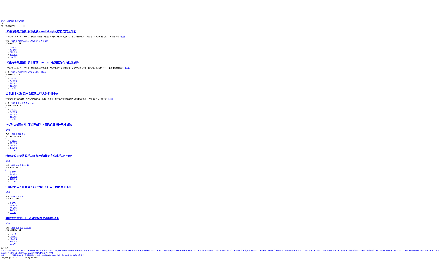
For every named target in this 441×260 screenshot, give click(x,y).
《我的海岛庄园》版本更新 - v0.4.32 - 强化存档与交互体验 (41, 31)
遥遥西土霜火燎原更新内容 (363, 250)
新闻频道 (10, 21)
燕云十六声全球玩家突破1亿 (256, 250)
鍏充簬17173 (6, 255)
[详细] (123, 37)
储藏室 (43, 72)
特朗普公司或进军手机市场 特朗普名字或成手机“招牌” (39, 155)
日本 (21, 196)
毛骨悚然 (27, 228)
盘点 (21, 228)
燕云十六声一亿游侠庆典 (117, 250)
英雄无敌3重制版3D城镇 (342, 250)
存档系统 (44, 41)
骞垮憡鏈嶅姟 (30, 255)
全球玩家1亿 (156, 250)
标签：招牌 (19, 21)
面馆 (23, 134)
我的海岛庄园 (21, 41)
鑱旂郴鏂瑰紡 (54, 255)
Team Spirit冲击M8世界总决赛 (35, 250)
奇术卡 (50, 250)
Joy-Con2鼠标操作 (31, 253)
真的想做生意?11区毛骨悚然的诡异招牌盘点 (32, 218)
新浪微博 (13, 50)
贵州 (17, 103)
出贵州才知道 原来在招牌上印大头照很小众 (32, 93)
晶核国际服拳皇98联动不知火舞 (174, 250)
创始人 (28, 103)
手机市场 (25, 165)
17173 (3, 21)
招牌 (13, 41)
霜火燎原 (65, 250)
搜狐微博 (13, 55)
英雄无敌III (428, 250)
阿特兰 (230, 250)
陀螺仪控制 (413, 250)
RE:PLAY (191, 250)
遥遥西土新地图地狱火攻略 (12, 250)
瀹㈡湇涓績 (66, 255)
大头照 (22, 103)
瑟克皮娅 (95, 250)
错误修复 (36, 41)
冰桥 (41, 253)
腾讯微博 (13, 52)
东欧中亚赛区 (238, 250)
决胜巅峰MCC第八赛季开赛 (139, 250)
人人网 (13, 57)
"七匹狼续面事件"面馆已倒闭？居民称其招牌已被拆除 (39, 124)
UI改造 (421, 250)
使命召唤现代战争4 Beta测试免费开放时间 (315, 250)
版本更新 (30, 72)
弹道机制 (103, 250)
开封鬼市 (272, 250)
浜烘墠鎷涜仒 (17, 255)
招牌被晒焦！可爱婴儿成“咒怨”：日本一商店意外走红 (39, 187)
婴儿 (17, 196)
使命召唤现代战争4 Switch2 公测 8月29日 (391, 250)
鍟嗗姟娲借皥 (42, 255)
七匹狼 (18, 134)
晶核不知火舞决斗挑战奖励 (80, 250)
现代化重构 (48, 253)
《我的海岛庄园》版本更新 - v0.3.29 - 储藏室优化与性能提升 (42, 62)
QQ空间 (13, 47)
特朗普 (18, 165)
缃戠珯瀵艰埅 (78, 255)
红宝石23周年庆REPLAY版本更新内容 (211, 250)
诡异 (17, 228)
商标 (33, 103)
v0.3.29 (37, 72)
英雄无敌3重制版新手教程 (286, 250)
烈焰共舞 (57, 250)
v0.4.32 (30, 41)
